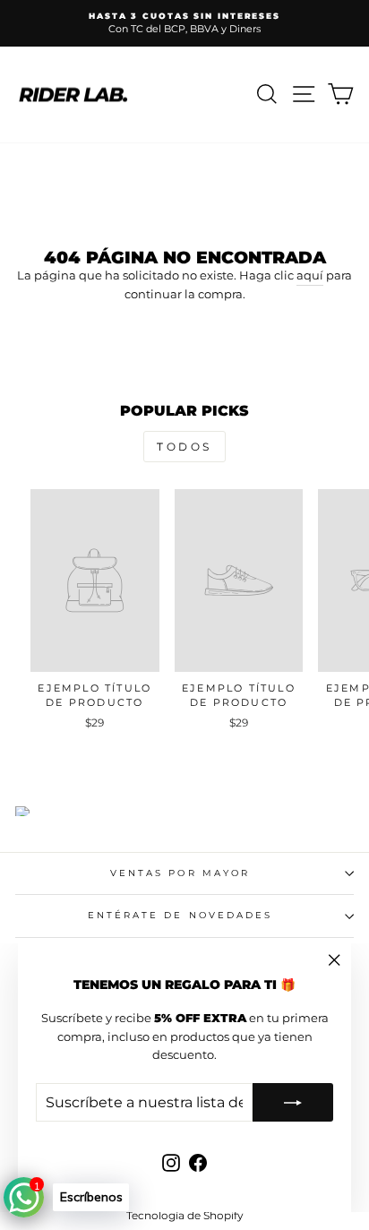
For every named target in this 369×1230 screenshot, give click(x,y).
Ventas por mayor (180, 873)
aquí (309, 275)
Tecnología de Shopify (185, 1215)
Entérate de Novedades (180, 915)
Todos (184, 446)
